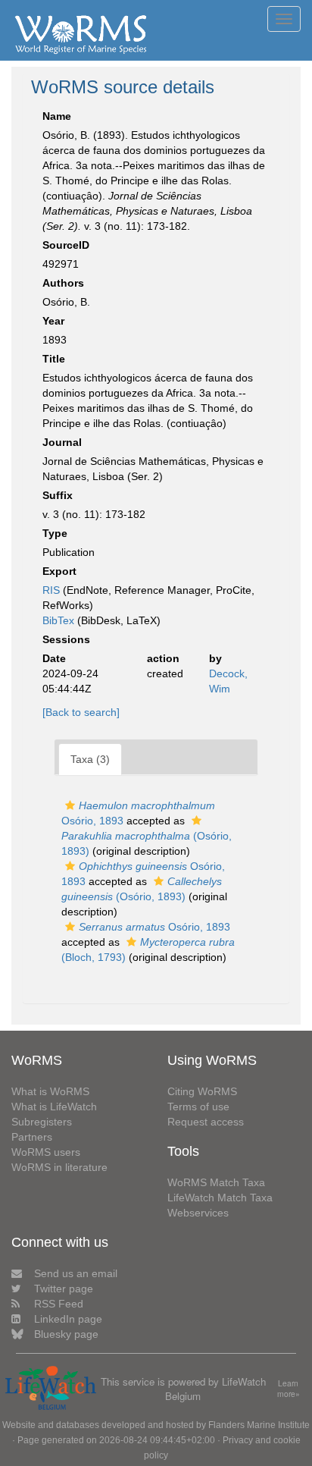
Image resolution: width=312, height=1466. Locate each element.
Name (56, 116)
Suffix (57, 495)
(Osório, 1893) (146, 843)
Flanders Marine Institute (259, 1425)
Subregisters (41, 1122)
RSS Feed (58, 1304)
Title (53, 359)
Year (53, 321)
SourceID (65, 245)
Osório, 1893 (154, 927)
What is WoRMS (50, 1091)
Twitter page (63, 1288)
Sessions (66, 639)
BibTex (58, 620)
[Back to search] (81, 712)
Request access (205, 1122)
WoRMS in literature (59, 1167)
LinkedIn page (68, 1319)
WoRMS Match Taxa (216, 1182)
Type (54, 533)
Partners (31, 1137)
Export (59, 571)
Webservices (198, 1213)
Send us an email (75, 1273)
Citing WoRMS (202, 1091)
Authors (63, 283)
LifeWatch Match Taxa (220, 1197)
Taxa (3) (90, 759)
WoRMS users (45, 1152)
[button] (70, 805)
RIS (51, 590)
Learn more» (288, 1389)
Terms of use (198, 1106)
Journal (62, 442)
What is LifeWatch (54, 1106)
